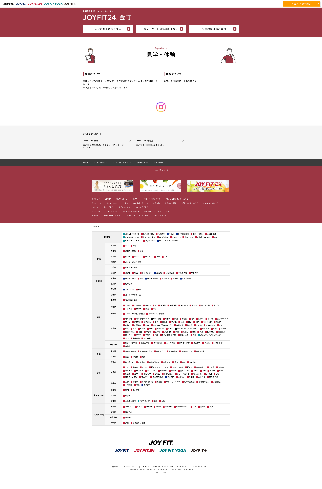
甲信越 (99, 280)
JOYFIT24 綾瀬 (103, 144)
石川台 (199, 325)
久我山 (185, 331)
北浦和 (127, 305)
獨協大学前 (205, 305)
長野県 (113, 283)
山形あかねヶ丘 (131, 267)
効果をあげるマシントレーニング (156, 211)
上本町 (195, 370)
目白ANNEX (129, 331)
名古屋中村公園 (146, 351)
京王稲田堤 (157, 343)
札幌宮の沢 (189, 237)
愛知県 (113, 351)
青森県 (113, 245)
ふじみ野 (128, 308)
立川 (127, 338)
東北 (99, 258)
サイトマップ (181, 467)
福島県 (113, 272)
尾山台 (170, 328)
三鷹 (156, 335)
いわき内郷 (182, 273)
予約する (95, 207)
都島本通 (128, 370)
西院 (183, 362)
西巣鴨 (137, 322)
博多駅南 (168, 406)
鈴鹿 (127, 357)
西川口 (148, 305)
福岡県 (113, 406)
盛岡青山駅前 (130, 251)
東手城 (127, 395)
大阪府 (113, 372)
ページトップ (161, 170)
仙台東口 (148, 256)
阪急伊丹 (147, 385)
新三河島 (147, 322)
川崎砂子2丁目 (131, 343)
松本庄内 (128, 284)
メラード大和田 (183, 374)
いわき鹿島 (170, 273)
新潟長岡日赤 (130, 278)
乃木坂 (167, 318)
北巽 (204, 370)
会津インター (147, 273)
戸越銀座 (179, 325)
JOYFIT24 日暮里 (150, 142)
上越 (141, 278)
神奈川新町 (218, 343)
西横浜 (207, 343)
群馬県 (113, 300)
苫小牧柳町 (163, 237)
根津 (192, 318)
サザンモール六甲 (173, 381)
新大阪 (189, 367)
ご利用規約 (145, 467)
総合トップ (96, 199)
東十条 (127, 322)
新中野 (157, 331)
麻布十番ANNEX (142, 318)
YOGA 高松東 (145, 401)
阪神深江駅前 (189, 381)
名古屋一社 (200, 351)
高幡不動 (136, 338)
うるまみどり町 (139, 423)
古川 (165, 256)
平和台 (148, 335)
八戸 (127, 245)
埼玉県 (113, 306)
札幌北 (171, 234)
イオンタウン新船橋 (156, 313)
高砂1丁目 (129, 406)
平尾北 (139, 406)
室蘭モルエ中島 (149, 237)
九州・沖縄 (99, 414)
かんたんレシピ (111, 211)
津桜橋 (135, 357)
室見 (211, 406)
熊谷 (147, 308)
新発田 (175, 278)
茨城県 (113, 289)
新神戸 (135, 381)
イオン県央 (186, 278)
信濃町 (223, 328)
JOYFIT (108, 199)
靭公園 (127, 374)
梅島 (190, 322)
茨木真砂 (144, 377)
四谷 (215, 328)
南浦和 (163, 305)
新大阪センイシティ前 (160, 367)
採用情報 (95, 215)
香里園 (191, 377)
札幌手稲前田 (198, 234)
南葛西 (127, 325)
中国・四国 (99, 395)
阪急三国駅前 (178, 367)
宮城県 (113, 256)
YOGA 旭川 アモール (133, 240)
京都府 (113, 362)
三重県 (113, 356)
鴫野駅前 (163, 370)
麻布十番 (128, 318)
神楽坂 (148, 331)
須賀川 (127, 273)
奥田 (127, 390)
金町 (197, 322)
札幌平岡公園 (183, 234)
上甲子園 (128, 385)
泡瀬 (127, 423)
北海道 (107, 236)
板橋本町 (210, 331)
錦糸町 (218, 322)
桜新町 (142, 328)
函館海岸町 (211, 234)
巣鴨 (194, 331)
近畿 (99, 373)
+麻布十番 (157, 318)
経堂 (151, 328)
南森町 (135, 367)
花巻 (141, 251)
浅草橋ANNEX (222, 318)
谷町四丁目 (184, 370)
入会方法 (156, 203)
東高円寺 (167, 331)
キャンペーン (97, 203)
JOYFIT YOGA (121, 199)
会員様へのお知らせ (210, 203)
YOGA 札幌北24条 (132, 234)
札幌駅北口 (176, 237)
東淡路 (221, 367)
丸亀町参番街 (130, 401)
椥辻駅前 (166, 362)
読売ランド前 (184, 343)
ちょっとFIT (96, 211)
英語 (156, 472)
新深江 (173, 370)
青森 (134, 245)
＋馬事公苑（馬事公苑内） (187, 328)
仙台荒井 (137, 256)
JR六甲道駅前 (147, 381)
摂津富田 (170, 377)
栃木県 (113, 294)
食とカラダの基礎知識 (131, 211)
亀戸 (147, 325)
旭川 (215, 237)
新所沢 (138, 308)
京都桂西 (192, 362)
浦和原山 (184, 305)
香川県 (113, 401)
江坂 (217, 374)
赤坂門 (149, 406)
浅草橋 (210, 318)
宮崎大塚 (128, 412)
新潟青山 (165, 278)
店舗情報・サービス (140, 203)
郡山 (136, 273)
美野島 (202, 406)
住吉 (194, 406)
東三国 (144, 367)
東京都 (113, 328)
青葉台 (127, 346)
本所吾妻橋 (207, 322)
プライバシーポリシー (130, 467)
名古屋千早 (160, 351)
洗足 (221, 325)
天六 (127, 367)
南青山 (184, 318)
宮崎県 (113, 412)
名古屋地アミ (187, 351)
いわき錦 (194, 273)
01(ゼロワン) (150, 240)
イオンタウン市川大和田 (135, 313)
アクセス (125, 203)
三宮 (127, 381)
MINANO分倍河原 (169, 335)
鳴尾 (138, 385)
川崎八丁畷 (145, 343)
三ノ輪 (174, 322)
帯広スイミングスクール (169, 240)
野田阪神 (147, 374)
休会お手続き (108, 207)
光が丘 (138, 335)
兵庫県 (113, 383)
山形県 (113, 267)
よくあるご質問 (170, 203)
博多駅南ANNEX (182, 406)
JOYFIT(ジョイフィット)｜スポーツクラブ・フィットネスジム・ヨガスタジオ (166, 469)
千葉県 (113, 313)
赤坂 (176, 318)
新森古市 (139, 370)
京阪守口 (181, 377)
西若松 (159, 273)
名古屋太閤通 (130, 351)
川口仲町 (137, 305)
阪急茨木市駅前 (131, 377)
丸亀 (163, 401)
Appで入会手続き (301, 3)
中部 (99, 353)
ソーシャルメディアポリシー (200, 467)
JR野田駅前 (168, 374)
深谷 (154, 308)
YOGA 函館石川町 (132, 237)
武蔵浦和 (173, 305)
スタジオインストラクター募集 (136, 215)
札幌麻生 (161, 234)
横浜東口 (196, 343)
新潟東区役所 (152, 278)
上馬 (134, 328)
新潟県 (113, 278)
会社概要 (115, 467)
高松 (155, 401)
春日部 (216, 305)
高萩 (139, 289)
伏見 (176, 362)
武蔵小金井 (184, 335)
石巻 (158, 256)
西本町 (137, 374)
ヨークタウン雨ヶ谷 (133, 294)
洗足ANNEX (210, 325)
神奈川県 (113, 344)
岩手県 (113, 251)
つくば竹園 (129, 289)
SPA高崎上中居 (131, 300)
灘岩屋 (159, 381)
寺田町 (212, 370)
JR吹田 (209, 374)
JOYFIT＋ (135, 199)
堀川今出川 (129, 362)
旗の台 (189, 325)
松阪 (143, 357)
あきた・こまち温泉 (133, 262)
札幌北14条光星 (203, 237)
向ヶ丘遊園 (170, 343)
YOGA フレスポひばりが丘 (210, 335)
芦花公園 (160, 328)
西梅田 (157, 374)
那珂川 (158, 406)
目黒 (127, 328)
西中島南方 (200, 367)
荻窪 (177, 331)
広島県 (113, 395)
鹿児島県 (113, 417)
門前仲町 (137, 325)
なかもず (201, 377)
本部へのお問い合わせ (152, 199)
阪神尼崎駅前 (204, 381)
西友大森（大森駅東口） (162, 325)
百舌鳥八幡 (213, 377)
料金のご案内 (112, 203)
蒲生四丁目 (151, 370)
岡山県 (113, 390)
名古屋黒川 (173, 351)
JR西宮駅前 (217, 381)
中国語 (164, 472)
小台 (156, 322)
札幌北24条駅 (148, 234)
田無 (194, 335)
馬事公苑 (205, 328)
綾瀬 (182, 322)
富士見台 (128, 335)
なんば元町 (197, 374)
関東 (99, 317)
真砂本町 (128, 417)
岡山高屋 (136, 390)
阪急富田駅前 (157, 377)
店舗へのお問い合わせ (190, 203)
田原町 (201, 318)
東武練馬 (221, 331)
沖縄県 (113, 422)
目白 (140, 331)
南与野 (194, 305)
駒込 (201, 331)
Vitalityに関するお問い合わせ (177, 199)
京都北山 (141, 362)
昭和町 (221, 370)
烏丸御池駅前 (154, 362)
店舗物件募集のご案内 (112, 215)
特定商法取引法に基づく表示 (163, 467)
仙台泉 (127, 256)
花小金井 (147, 338)
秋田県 (113, 261)
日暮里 (164, 322)
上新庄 (211, 367)
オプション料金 (124, 207)
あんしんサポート (160, 215)
